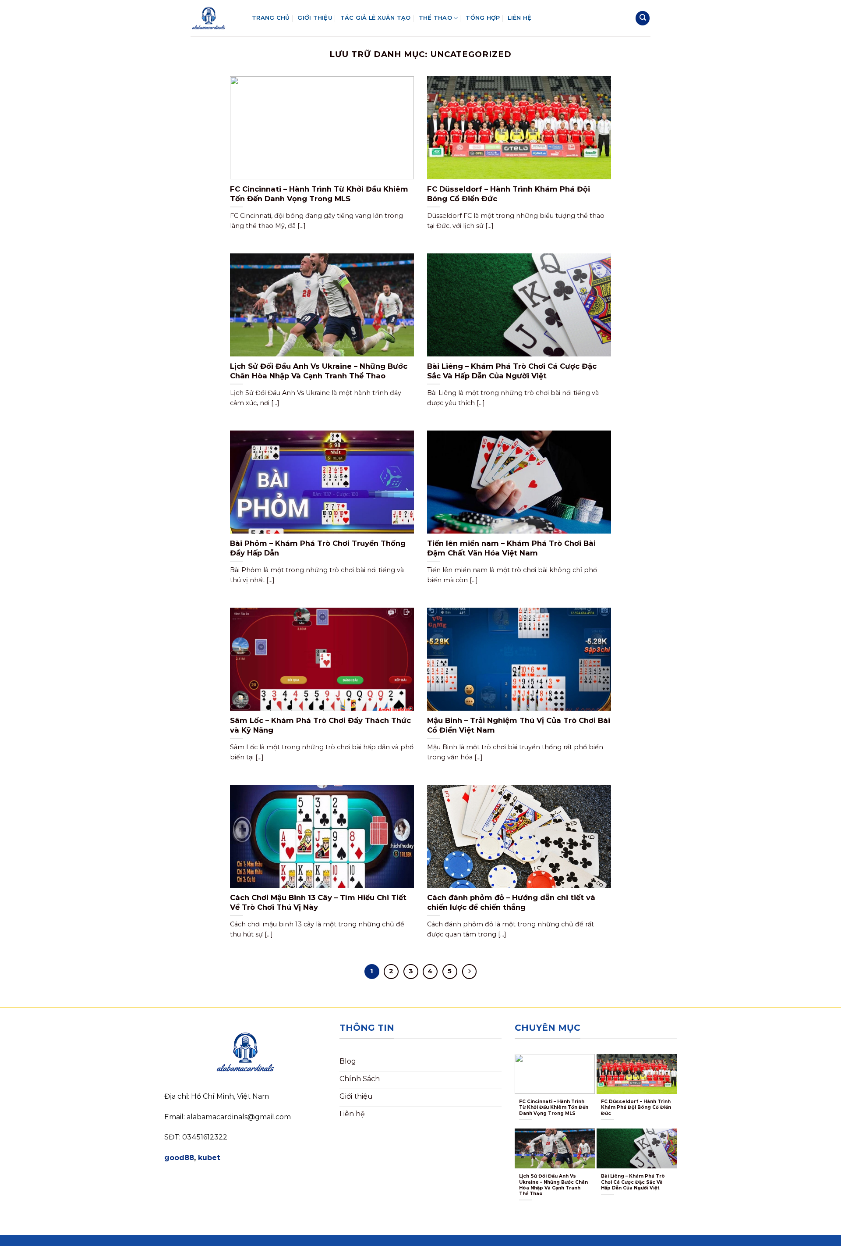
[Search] (643, 18)
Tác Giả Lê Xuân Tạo (375, 17)
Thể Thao (435, 17)
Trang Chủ (271, 17)
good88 (179, 1157)
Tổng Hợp (483, 17)
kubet (209, 1157)
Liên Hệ (519, 17)
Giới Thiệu (314, 17)
